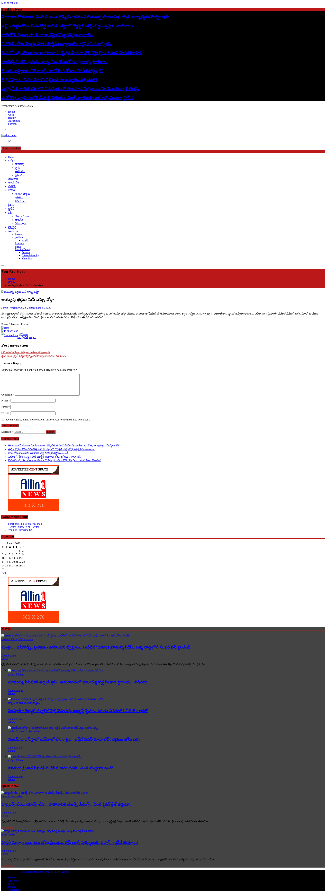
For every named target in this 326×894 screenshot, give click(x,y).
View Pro (27, 258)
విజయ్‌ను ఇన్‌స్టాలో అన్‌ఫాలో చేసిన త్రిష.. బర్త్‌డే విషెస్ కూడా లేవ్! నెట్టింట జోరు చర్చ (74, 739)
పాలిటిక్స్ (19, 163)
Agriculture (14, 120)
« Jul (3, 572)
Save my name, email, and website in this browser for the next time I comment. (47, 419)
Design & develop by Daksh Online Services (45, 871)
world (11, 114)
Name (5, 400)
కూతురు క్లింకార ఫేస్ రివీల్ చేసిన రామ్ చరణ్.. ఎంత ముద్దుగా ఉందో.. (61, 768)
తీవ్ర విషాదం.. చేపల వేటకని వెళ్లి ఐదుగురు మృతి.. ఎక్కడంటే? (49, 79)
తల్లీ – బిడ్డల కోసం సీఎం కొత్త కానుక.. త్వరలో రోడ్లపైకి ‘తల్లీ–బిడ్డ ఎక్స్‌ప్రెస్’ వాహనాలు (67, 26)
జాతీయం (20, 171)
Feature (26, 252)
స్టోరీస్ (11, 208)
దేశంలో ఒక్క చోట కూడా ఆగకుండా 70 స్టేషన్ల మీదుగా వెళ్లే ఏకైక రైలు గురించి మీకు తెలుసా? (71, 53)
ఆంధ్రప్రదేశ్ (13, 182)
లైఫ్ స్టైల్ (12, 227)
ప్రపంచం (19, 175)
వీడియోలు (20, 201)
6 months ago (8, 850)
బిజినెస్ (12, 186)
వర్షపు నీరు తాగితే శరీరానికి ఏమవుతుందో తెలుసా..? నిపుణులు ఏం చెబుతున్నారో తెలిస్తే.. (70, 88)
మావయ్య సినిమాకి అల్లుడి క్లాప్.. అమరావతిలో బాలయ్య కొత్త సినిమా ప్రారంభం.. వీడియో (77, 682)
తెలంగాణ (13, 178)
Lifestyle (19, 243)
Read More (7, 827)
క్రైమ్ (17, 167)
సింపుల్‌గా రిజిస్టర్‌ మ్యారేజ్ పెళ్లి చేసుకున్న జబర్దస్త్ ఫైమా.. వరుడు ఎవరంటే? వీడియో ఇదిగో (78, 711)
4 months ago (8, 812)
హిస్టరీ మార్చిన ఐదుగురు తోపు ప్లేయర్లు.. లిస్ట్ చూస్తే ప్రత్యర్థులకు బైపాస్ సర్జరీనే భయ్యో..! (69, 842)
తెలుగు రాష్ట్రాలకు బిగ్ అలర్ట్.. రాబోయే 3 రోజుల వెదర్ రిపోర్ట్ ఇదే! (52, 70)
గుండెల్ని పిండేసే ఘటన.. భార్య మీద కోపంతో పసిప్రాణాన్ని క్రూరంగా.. (54, 62)
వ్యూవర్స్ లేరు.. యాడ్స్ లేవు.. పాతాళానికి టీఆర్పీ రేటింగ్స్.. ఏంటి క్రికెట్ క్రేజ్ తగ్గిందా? (66, 804)
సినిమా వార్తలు (22, 193)
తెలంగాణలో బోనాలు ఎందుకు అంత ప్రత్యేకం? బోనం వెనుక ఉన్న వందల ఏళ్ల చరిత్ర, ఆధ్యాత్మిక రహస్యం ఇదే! (85, 17)
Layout (19, 234)
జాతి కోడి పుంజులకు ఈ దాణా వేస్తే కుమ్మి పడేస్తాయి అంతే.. (47, 35)
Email (5, 406)
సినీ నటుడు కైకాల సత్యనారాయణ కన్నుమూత (25, 352)
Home (11, 111)
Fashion (12, 123)
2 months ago (8, 655)
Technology (14, 889)
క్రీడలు (11, 204)
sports (18, 246)
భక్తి (10, 212)
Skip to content (9, 2)
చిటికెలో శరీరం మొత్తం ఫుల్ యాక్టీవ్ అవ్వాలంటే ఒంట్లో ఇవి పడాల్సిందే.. (56, 44)
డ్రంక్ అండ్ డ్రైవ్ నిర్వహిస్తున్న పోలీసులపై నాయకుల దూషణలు (34, 356)
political (19, 237)
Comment (7, 394)
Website (5, 413)
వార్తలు (11, 160)
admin (4, 658)
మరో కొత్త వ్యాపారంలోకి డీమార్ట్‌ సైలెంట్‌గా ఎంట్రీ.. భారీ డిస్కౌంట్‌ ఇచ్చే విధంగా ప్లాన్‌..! (67, 97)
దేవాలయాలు (22, 216)
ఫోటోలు (19, 197)
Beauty (12, 117)
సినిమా (12, 190)
